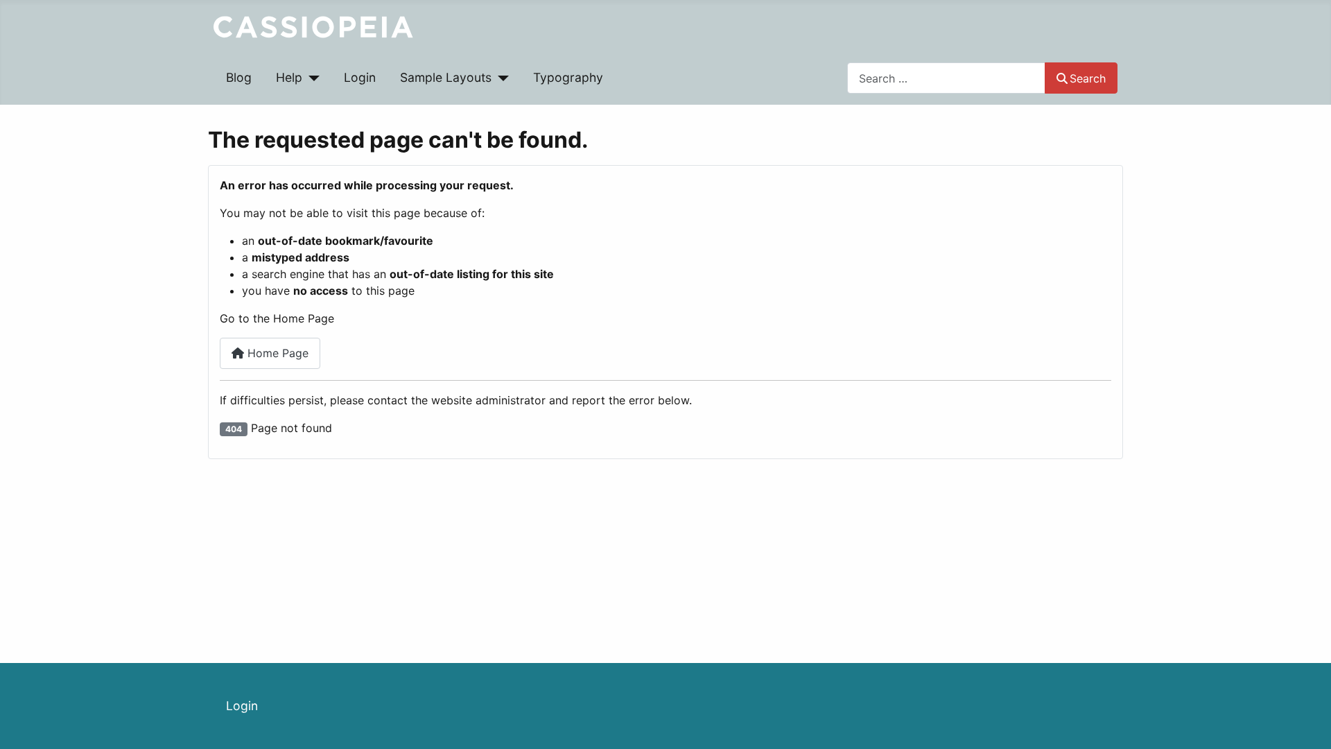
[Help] (311, 78)
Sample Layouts (445, 77)
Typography (568, 77)
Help (289, 77)
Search (1088, 78)
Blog (239, 77)
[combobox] (946, 78)
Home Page (276, 353)
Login (360, 77)
